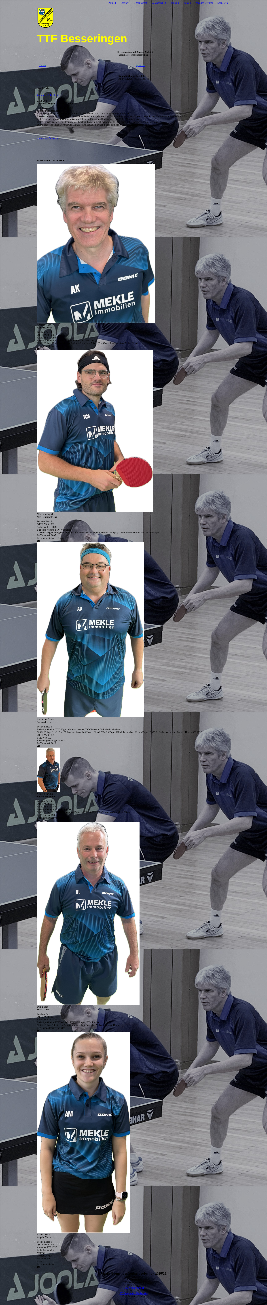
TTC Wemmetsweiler (133, 1287)
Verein (123, 3)
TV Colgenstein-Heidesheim (134, 1293)
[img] (133, 19)
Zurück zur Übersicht (47, 95)
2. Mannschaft (159, 3)
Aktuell (112, 3)
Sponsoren (222, 3)
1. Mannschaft (140, 3)
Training (175, 3)
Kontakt (187, 3)
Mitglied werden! (204, 3)
